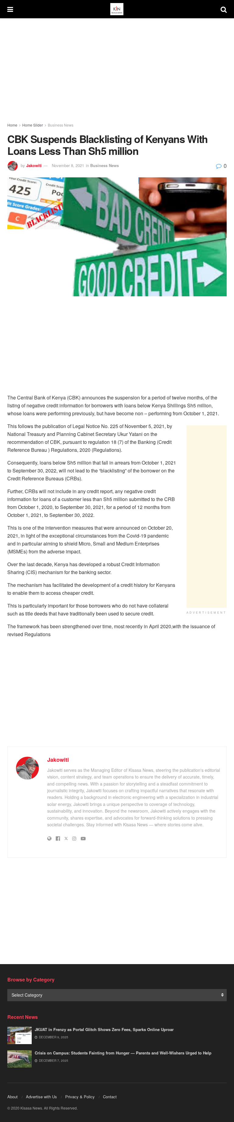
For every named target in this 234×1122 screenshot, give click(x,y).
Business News (60, 124)
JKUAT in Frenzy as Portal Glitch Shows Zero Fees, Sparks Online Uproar (104, 1029)
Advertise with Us (41, 1096)
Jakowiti (34, 165)
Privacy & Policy (80, 1096)
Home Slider (32, 124)
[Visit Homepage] (116, 9)
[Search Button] (224, 9)
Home (12, 124)
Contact (110, 1096)
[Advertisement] (117, 70)
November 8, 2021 (68, 165)
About (12, 1096)
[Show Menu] (10, 9)
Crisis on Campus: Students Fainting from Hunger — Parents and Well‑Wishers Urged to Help (123, 1053)
